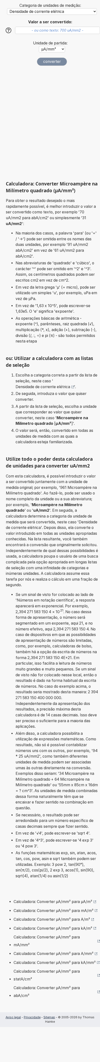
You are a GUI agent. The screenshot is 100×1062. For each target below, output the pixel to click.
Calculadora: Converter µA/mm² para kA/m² (53, 928)
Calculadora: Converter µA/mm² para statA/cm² (47, 975)
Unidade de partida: (50, 43)
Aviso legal (13, 1017)
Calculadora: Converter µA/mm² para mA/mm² (47, 941)
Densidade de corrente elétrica (43, 387)
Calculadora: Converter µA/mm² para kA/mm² (55, 962)
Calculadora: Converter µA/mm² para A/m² (52, 919)
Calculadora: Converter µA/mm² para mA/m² (53, 910)
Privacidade (32, 1017)
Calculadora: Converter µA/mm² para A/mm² (53, 953)
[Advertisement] (50, 123)
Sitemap (49, 1017)
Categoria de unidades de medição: (50, 5)
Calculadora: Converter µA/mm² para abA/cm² (47, 992)
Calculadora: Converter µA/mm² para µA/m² (53, 901)
